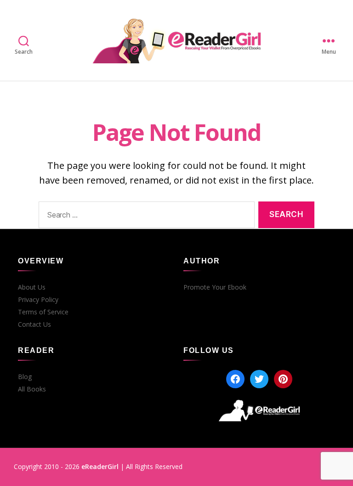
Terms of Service (43, 312)
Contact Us (34, 324)
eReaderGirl (100, 466)
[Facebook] (235, 379)
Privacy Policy (38, 299)
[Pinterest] (283, 379)
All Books (32, 389)
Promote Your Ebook (214, 287)
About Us (32, 287)
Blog (25, 377)
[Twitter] (259, 379)
